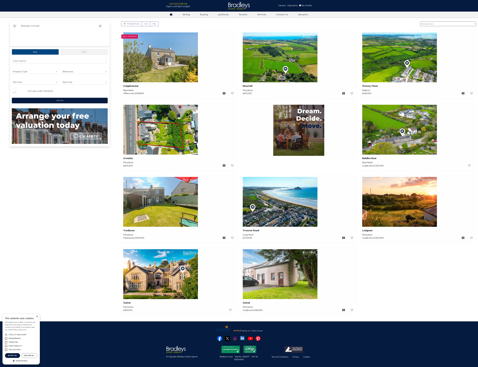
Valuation (303, 14)
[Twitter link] (227, 338)
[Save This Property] (232, 93)
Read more (22, 330)
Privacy (296, 357)
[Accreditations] (294, 349)
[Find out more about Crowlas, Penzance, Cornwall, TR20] (160, 129)
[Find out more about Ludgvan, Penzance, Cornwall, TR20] (399, 201)
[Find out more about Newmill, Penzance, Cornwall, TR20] (280, 57)
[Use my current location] (100, 34)
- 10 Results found (132, 24)
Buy (35, 52)
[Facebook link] (219, 338)
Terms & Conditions (279, 357)
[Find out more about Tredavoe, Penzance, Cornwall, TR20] (160, 201)
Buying (204, 14)
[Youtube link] (250, 338)
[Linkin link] (242, 338)
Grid (146, 24)
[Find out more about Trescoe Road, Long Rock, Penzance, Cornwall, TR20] (280, 201)
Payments (292, 5)
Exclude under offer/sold (40, 91)
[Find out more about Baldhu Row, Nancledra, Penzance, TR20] (399, 129)
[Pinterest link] (258, 338)
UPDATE (59, 100)
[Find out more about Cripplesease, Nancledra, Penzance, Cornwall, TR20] (160, 57)
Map (154, 24)
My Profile (306, 5)
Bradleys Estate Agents (239, 6)
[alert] (21, 339)
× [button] (37, 316)
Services (261, 14)
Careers (282, 5)
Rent (84, 52)
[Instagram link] (235, 338)
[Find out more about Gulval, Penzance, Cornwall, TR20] (160, 274)
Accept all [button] (12, 355)
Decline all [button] (29, 355)
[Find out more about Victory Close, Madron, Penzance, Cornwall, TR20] (399, 57)
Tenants (243, 14)
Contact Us (282, 14)
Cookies (306, 357)
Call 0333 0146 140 (178, 4)
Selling (186, 14)
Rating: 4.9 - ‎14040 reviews (252, 331)
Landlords (223, 14)
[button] (21, 361)
